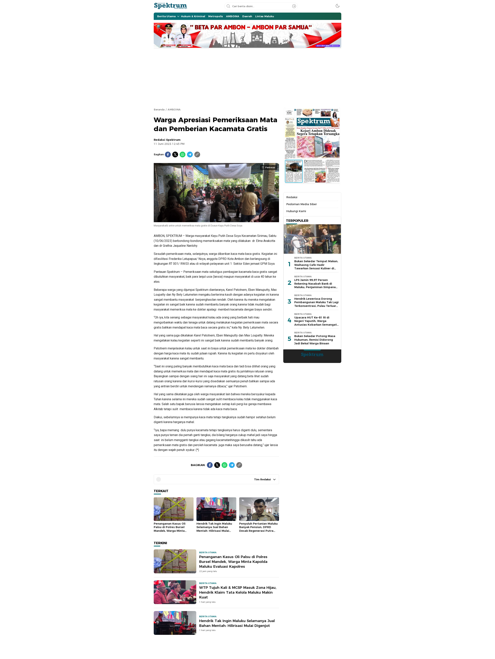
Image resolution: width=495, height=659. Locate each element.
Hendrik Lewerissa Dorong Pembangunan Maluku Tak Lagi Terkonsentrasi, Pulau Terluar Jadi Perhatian (316, 304)
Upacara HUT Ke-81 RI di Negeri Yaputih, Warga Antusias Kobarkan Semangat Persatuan (315, 323)
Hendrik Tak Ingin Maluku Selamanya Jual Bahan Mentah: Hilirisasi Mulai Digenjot (214, 529)
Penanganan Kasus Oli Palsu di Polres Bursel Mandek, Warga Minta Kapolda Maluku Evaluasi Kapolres (171, 530)
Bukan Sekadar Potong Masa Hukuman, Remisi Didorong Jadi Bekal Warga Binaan (314, 340)
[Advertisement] (247, 78)
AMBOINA (174, 109)
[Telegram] (190, 154)
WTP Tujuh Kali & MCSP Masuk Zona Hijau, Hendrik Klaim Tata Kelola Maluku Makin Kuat (238, 592)
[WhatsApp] (182, 154)
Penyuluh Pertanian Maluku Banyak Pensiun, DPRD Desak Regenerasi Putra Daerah (258, 529)
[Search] (294, 6)
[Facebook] (168, 154)
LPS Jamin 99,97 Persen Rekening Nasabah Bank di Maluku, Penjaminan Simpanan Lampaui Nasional (315, 285)
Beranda (159, 109)
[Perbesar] (216, 220)
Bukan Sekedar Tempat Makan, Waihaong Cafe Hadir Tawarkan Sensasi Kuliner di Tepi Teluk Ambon (316, 267)
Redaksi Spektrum (167, 139)
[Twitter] (175, 154)
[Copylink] (197, 154)
